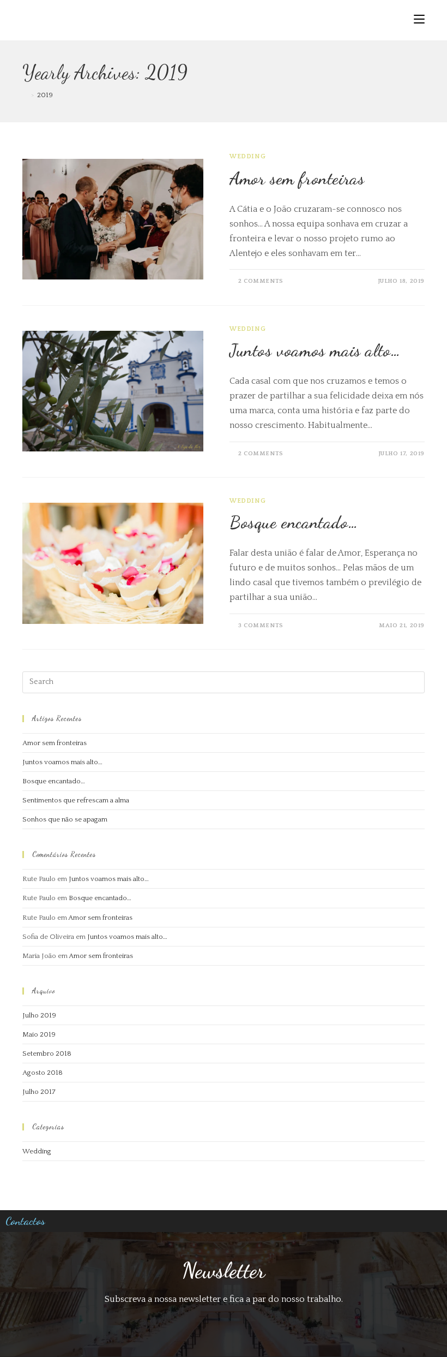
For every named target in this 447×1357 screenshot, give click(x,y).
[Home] (25, 95)
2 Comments (260, 281)
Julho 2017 (39, 1092)
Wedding (247, 156)
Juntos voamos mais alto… (315, 350)
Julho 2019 (39, 1015)
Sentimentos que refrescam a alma (75, 800)
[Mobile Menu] (419, 20)
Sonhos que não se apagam (64, 819)
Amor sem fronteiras (296, 178)
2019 (45, 95)
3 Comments (260, 625)
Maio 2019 (39, 1034)
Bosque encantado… (293, 522)
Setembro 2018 (46, 1053)
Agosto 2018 (42, 1072)
